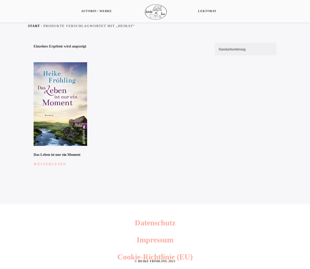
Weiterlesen (50, 164)
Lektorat (207, 11)
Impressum (155, 240)
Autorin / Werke (96, 11)
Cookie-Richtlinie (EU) (155, 257)
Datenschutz (155, 223)
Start (34, 26)
